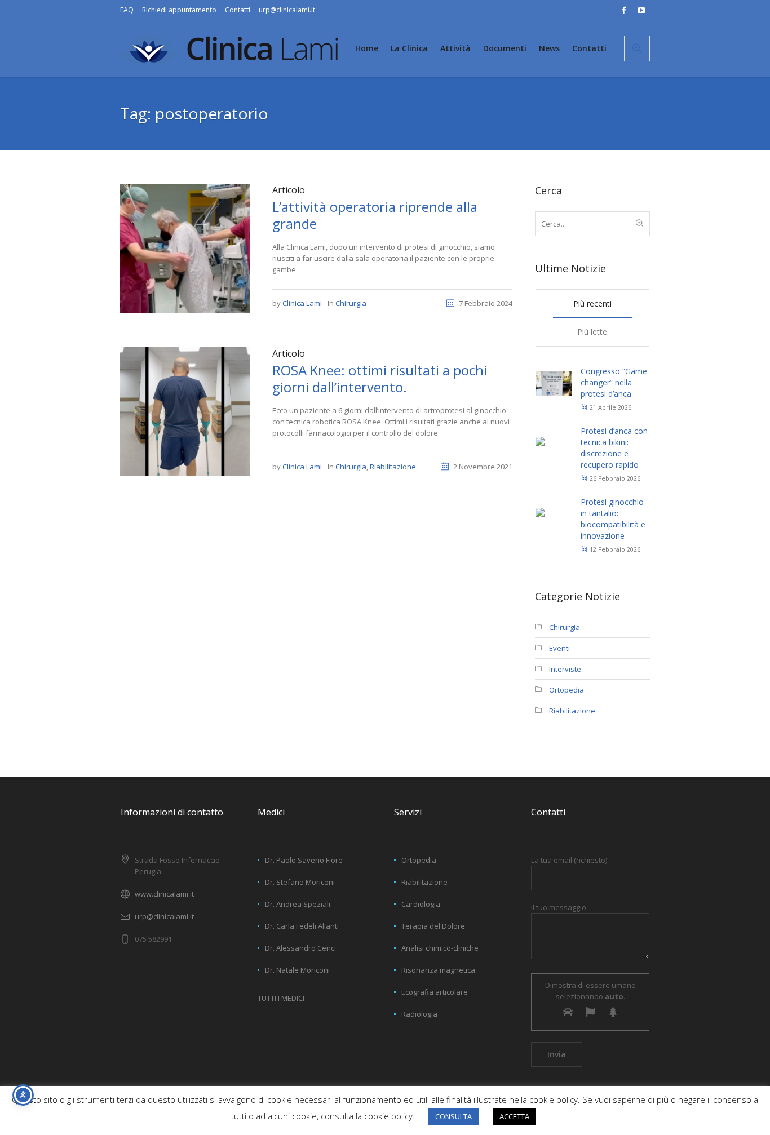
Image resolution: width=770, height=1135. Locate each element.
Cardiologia (420, 904)
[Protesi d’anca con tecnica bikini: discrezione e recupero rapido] (554, 447)
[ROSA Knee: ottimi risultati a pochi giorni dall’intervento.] (185, 411)
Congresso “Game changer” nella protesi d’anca (614, 382)
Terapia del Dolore (433, 926)
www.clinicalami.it (164, 894)
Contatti (237, 10)
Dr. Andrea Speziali (297, 904)
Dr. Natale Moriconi (297, 970)
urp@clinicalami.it (287, 10)
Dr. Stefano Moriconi (300, 882)
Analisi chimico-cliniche (440, 948)
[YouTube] (641, 10)
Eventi (559, 648)
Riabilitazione (393, 467)
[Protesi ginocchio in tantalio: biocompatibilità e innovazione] (554, 518)
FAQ (127, 10)
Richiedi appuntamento (179, 10)
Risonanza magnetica (438, 970)
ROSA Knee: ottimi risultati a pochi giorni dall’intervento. (379, 378)
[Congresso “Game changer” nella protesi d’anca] (554, 382)
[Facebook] (623, 10)
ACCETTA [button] (514, 1116)
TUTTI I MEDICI (281, 998)
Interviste (565, 669)
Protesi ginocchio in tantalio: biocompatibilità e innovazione (613, 518)
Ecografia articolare (434, 992)
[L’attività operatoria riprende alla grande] (185, 247)
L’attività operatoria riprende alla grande (374, 215)
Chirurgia (350, 303)
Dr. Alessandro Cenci (300, 948)
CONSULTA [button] (453, 1116)
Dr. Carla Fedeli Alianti (302, 926)
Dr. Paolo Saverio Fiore (304, 860)
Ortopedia (566, 690)
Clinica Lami (302, 303)
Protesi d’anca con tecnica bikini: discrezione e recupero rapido (614, 447)
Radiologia (419, 1014)
